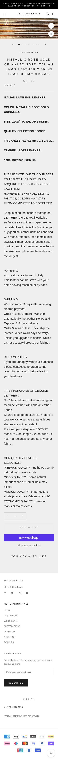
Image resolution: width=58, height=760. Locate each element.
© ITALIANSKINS (13, 707)
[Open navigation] (4, 13)
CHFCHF (27, 699)
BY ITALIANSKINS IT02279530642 (21, 716)
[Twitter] (12, 593)
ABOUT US (9, 637)
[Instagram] (20, 593)
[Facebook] (5, 593)
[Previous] (12, 44)
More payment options (29, 545)
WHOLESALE (11, 621)
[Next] (45, 44)
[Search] (48, 13)
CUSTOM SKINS (12, 626)
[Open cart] (53, 13)
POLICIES (9, 642)
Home (7, 610)
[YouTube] (27, 593)
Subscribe (16, 683)
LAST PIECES (11, 615)
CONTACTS (10, 631)
